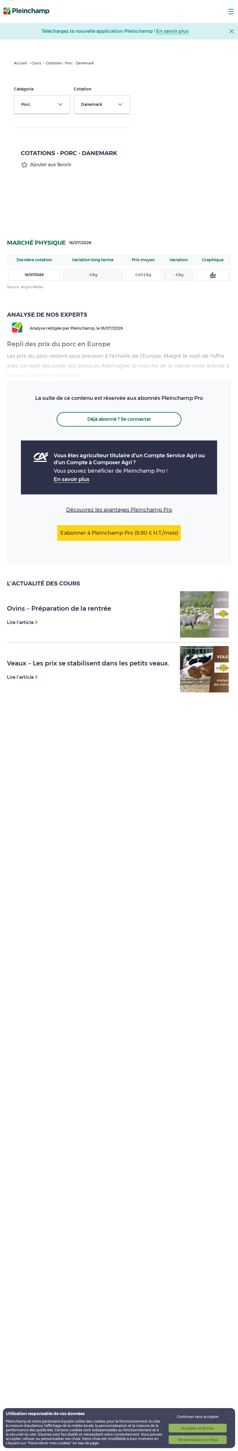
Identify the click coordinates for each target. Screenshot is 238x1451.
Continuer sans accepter (198, 1416)
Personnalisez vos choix (198, 1440)
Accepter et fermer (197, 1428)
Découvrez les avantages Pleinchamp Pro (119, 510)
